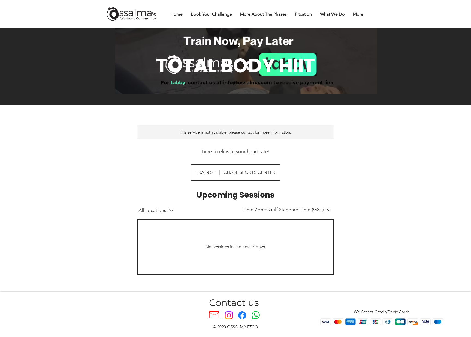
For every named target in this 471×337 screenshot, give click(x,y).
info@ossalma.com (247, 83)
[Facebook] (242, 315)
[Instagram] (229, 315)
